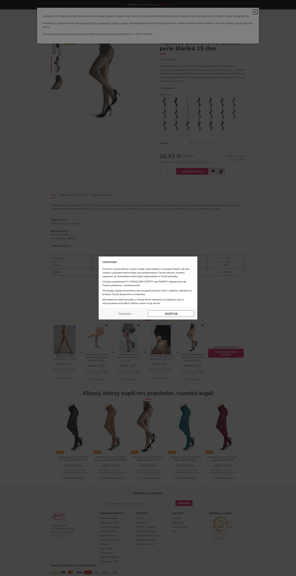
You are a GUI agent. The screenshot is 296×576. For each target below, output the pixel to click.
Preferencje (125, 313)
